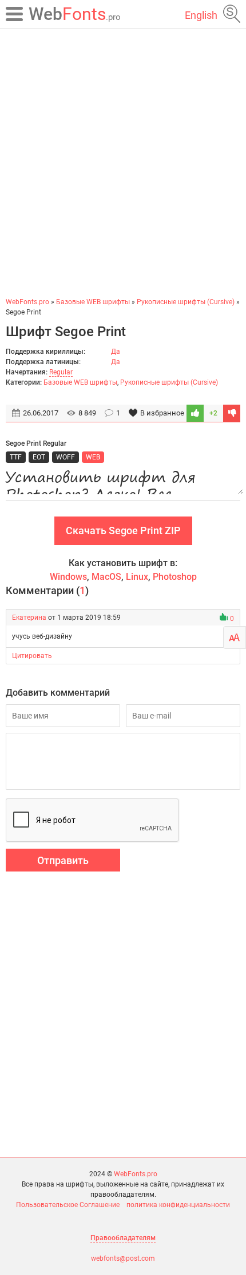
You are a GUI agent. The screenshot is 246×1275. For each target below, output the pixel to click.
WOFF (65, 457)
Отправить (63, 860)
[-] (231, 413)
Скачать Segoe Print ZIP (123, 530)
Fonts (75, 14)
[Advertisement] (123, 162)
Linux (137, 576)
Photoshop (175, 576)
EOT (39, 457)
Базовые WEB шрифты (80, 382)
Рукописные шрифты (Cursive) (169, 382)
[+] (195, 413)
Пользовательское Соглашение (68, 1205)
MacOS (106, 576)
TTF (16, 457)
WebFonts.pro (135, 1174)
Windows (68, 576)
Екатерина (29, 618)
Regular (61, 372)
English (201, 15)
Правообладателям (123, 1238)
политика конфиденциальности (178, 1205)
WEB (93, 457)
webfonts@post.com (123, 1258)
